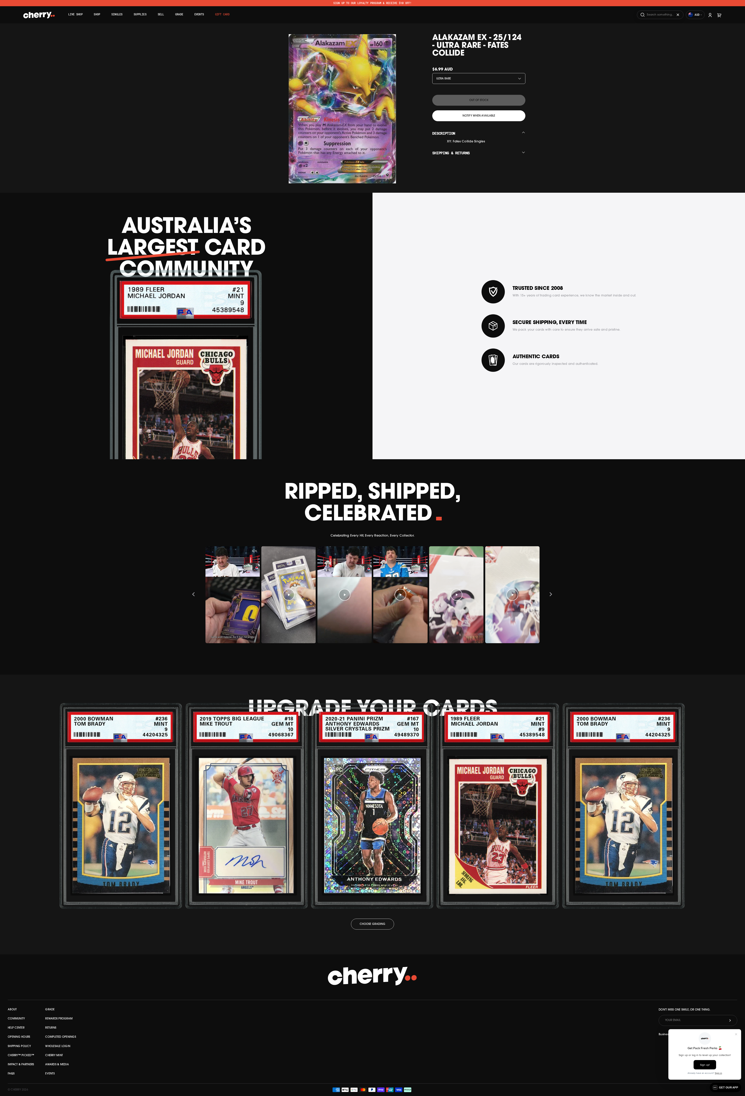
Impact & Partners (21, 1064)
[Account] (710, 14)
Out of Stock (479, 100)
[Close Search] (678, 15)
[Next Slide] (551, 595)
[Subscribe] (730, 1020)
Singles (117, 14)
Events (199, 14)
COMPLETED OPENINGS (60, 1037)
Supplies (140, 14)
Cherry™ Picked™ (21, 1055)
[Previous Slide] (193, 595)
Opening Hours (19, 1037)
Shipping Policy (19, 1046)
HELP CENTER (16, 1027)
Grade (179, 14)
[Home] (39, 13)
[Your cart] (719, 14)
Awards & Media (57, 1064)
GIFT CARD (222, 14)
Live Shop (75, 14)
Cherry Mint (54, 1055)
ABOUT (12, 1009)
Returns (50, 1027)
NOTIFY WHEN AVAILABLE (479, 115)
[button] (725, 1087)
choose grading (372, 924)
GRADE (50, 1009)
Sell (161, 14)
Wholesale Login (57, 1046)
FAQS (11, 1073)
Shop (97, 14)
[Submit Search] (642, 15)
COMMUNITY (16, 1018)
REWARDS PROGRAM (59, 1018)
